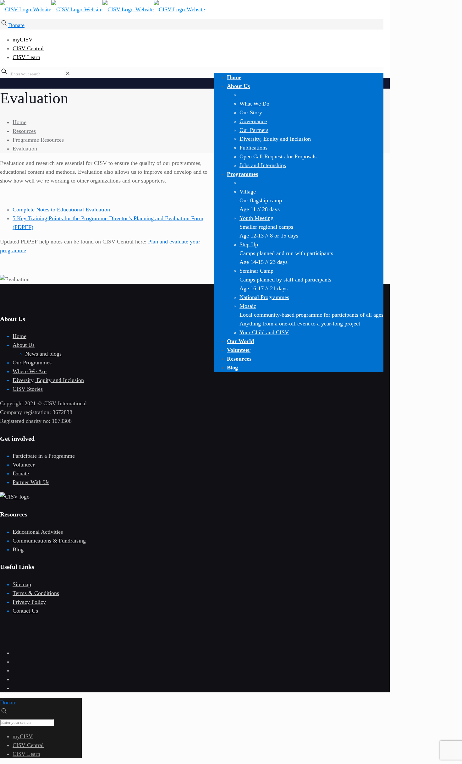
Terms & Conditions (36, 593)
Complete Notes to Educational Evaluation (61, 209)
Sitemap (22, 584)
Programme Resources (38, 140)
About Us (24, 345)
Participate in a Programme (44, 456)
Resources (24, 131)
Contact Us (25, 611)
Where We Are (30, 371)
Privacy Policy (29, 602)
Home (19, 122)
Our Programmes (32, 362)
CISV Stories (28, 389)
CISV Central (28, 48)
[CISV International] (102, 9)
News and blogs (43, 354)
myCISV (23, 39)
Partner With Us (31, 482)
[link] (67, 73)
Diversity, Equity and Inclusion (48, 380)
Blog (18, 549)
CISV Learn (26, 57)
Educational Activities (38, 532)
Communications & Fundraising (49, 541)
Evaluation (25, 148)
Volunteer (24, 464)
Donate (16, 25)
